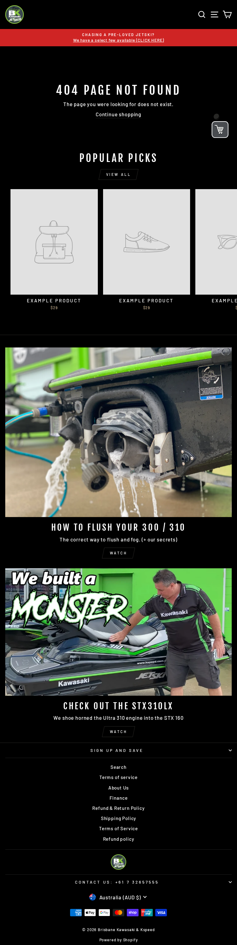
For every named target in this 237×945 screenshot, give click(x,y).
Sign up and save (117, 750)
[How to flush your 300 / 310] (118, 432)
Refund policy (118, 839)
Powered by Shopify (118, 939)
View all (118, 174)
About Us (118, 787)
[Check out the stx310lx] (118, 632)
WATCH (118, 553)
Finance (119, 798)
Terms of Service (118, 828)
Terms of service (118, 777)
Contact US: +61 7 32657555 (117, 882)
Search (118, 767)
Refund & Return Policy (118, 808)
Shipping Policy (118, 818)
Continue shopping (118, 114)
